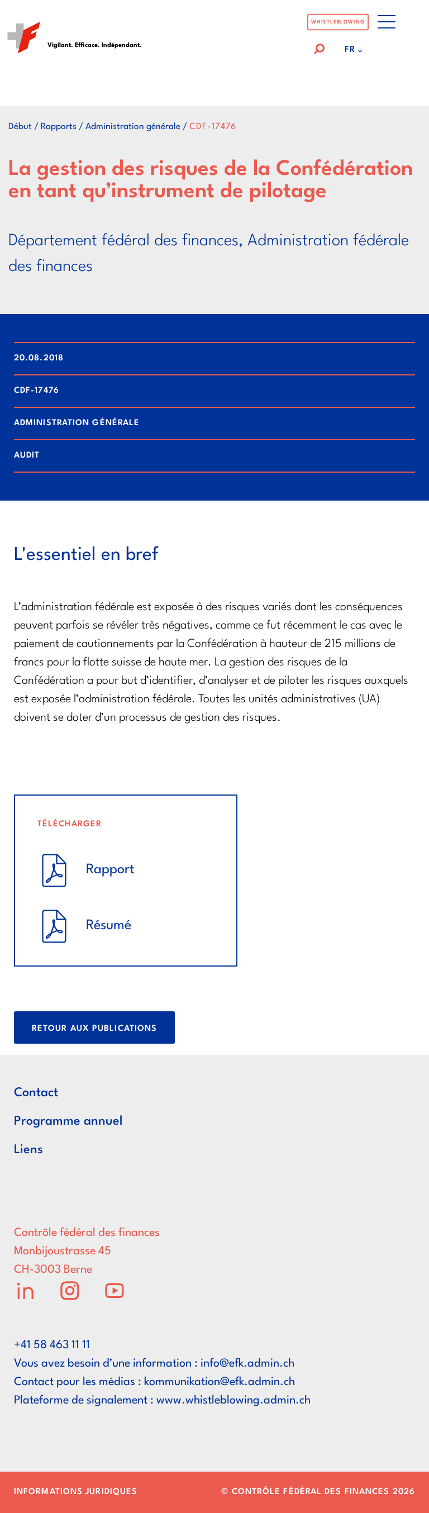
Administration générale (132, 126)
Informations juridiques (75, 1492)
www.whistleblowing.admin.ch (233, 1400)
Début (20, 126)
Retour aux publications (94, 1029)
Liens (28, 1150)
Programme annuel (68, 1121)
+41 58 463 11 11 (52, 1345)
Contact (36, 1093)
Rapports (59, 126)
